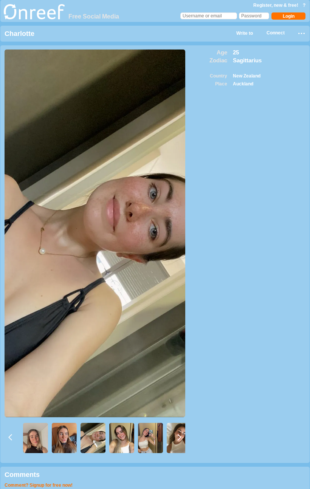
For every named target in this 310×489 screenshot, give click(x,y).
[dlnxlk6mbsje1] (150, 438)
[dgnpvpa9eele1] (121, 438)
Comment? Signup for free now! (39, 485)
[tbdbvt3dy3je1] (64, 438)
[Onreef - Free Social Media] (34, 17)
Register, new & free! (276, 5)
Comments (22, 474)
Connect (276, 33)
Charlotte (19, 33)
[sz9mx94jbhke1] (35, 438)
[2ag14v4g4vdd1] (93, 438)
